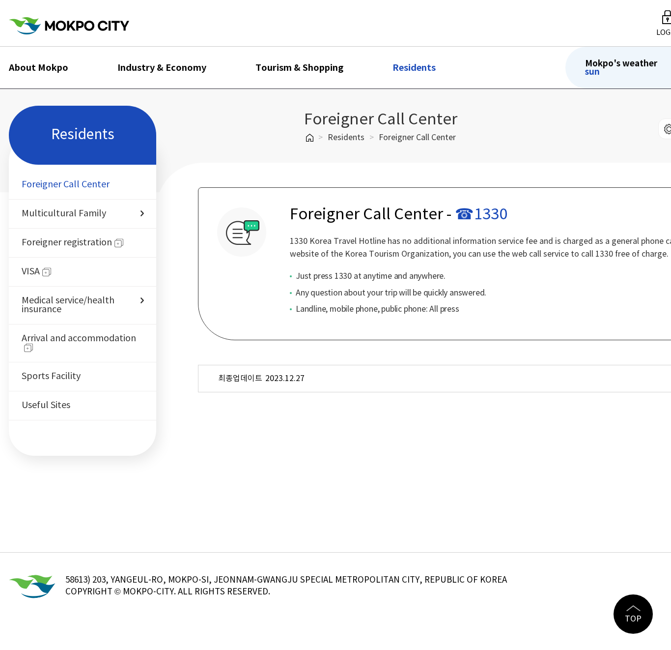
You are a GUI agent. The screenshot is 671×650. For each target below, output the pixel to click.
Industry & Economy (161, 67)
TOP (633, 619)
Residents (414, 67)
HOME (309, 138)
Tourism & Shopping (299, 67)
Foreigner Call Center (417, 138)
